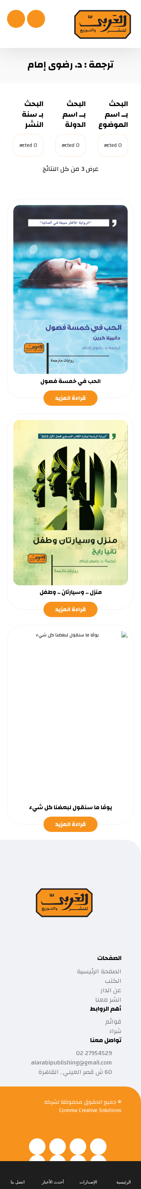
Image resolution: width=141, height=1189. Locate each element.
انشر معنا (108, 1000)
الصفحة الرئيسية (99, 971)
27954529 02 (94, 1053)
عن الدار (111, 990)
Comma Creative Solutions (90, 1110)
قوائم (113, 1022)
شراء (115, 1031)
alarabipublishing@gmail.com (71, 1062)
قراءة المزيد (70, 398)
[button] (16, 19)
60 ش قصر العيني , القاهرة (75, 1072)
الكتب (113, 981)
